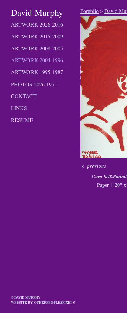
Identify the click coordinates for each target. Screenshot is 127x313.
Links (19, 107)
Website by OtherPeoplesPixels (43, 302)
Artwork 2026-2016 (37, 24)
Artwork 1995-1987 (37, 71)
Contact (24, 96)
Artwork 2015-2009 (37, 36)
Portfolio (89, 10)
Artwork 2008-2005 (37, 48)
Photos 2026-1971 (34, 84)
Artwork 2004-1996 (37, 60)
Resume (22, 119)
